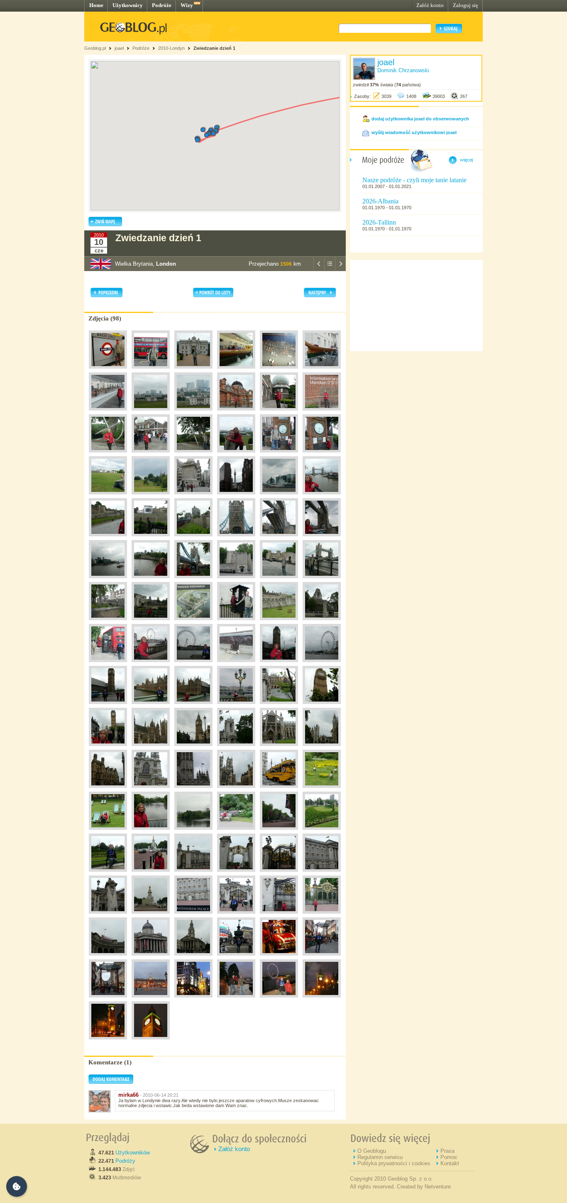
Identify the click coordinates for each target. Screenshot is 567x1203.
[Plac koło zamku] (322, 622)
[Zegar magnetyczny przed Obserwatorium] (279, 454)
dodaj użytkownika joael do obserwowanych (420, 118)
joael (119, 48)
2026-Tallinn (379, 222)
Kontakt (449, 1163)
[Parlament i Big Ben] (193, 706)
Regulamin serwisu (380, 1157)
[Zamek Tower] (108, 538)
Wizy (187, 5)
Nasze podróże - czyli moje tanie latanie (414, 179)
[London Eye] (151, 664)
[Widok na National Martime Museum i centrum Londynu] (151, 412)
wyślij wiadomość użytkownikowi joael (414, 132)
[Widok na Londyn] (236, 454)
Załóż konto (430, 5)
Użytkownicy (127, 5)
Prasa (447, 1151)
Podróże (161, 5)
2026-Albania (380, 201)
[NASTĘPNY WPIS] (340, 269)
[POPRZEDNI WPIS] (318, 269)
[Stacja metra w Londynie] (108, 370)
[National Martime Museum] (193, 370)
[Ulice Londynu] (151, 370)
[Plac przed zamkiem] (151, 622)
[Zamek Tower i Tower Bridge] (193, 538)
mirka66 (128, 1095)
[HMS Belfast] (279, 496)
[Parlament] (151, 706)
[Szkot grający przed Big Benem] (236, 706)
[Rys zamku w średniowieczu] (193, 622)
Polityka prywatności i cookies (393, 1163)
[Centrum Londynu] (193, 496)
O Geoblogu (371, 1151)
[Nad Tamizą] (108, 664)
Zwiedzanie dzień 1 (214, 48)
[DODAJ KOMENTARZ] (110, 1082)
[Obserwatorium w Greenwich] (236, 412)
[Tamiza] (108, 580)
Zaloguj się (465, 5)
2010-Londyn (171, 48)
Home (96, 5)
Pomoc (448, 1157)
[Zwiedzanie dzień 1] (193, 748)
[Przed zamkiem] (236, 622)
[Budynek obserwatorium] (151, 454)
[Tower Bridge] (322, 496)
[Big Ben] (279, 664)
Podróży (125, 1161)
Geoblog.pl (95, 48)
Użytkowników (132, 1152)
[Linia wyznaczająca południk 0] (108, 454)
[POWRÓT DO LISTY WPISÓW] (329, 269)
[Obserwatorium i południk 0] (151, 496)
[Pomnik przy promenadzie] (236, 664)
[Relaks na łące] (108, 496)
